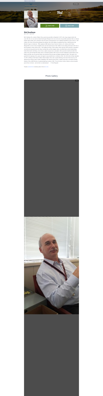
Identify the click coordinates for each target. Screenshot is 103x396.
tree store (46, 66)
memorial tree (31, 66)
